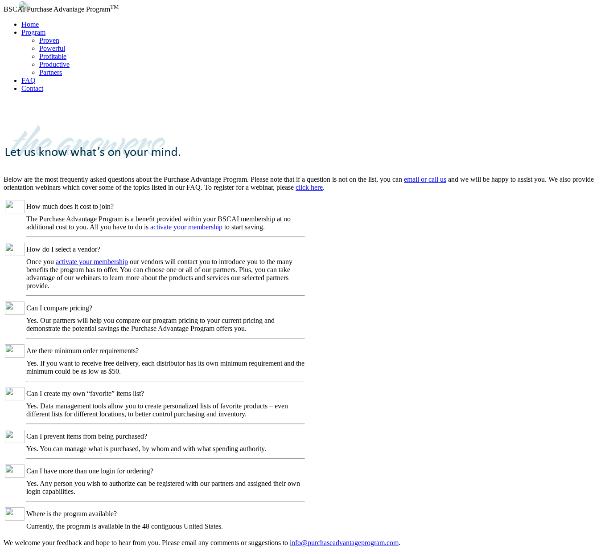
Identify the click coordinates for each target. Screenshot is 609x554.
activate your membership (186, 227)
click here (309, 187)
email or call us (425, 179)
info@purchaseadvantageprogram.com (344, 542)
